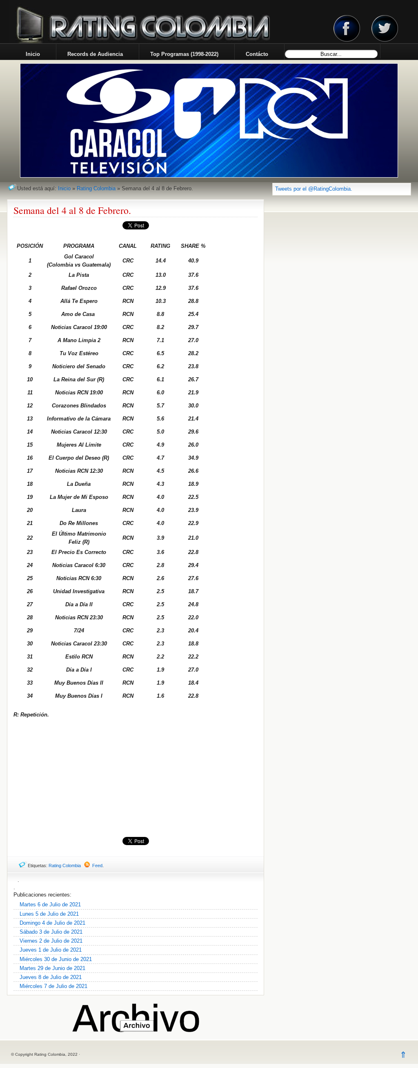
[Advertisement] (135, 778)
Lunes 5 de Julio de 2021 (49, 914)
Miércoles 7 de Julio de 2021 (53, 986)
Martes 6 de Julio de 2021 (50, 904)
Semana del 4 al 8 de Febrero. (72, 210)
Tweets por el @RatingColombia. (313, 189)
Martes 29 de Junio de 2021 (52, 968)
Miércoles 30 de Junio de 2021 (56, 959)
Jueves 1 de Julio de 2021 (51, 950)
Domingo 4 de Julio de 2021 (52, 923)
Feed (97, 865)
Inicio (64, 188)
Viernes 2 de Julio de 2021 (51, 941)
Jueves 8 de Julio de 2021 (51, 977)
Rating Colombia (96, 188)
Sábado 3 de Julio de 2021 (51, 932)
